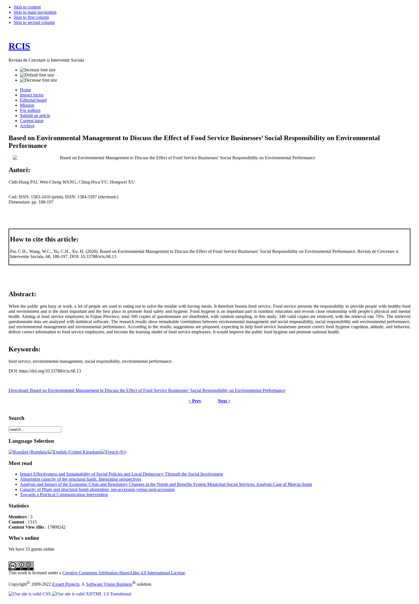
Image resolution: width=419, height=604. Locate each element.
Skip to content (27, 7)
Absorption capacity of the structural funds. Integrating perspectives (80, 479)
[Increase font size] (38, 70)
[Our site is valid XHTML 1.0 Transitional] (91, 593)
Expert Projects (66, 584)
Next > (224, 400)
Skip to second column (34, 22)
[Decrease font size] (38, 80)
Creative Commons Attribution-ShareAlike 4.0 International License (123, 572)
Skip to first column (31, 17)
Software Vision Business (109, 584)
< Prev (194, 400)
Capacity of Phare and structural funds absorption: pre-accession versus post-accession (97, 489)
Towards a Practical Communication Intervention (64, 494)
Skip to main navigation (35, 12)
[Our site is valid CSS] (30, 593)
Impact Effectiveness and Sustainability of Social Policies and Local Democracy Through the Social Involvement (121, 474)
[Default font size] (37, 75)
